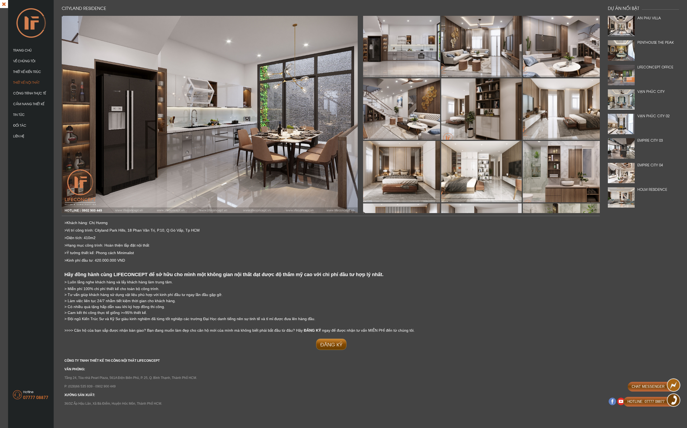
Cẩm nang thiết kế (28, 103)
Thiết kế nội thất (26, 82)
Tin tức (19, 114)
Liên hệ (18, 136)
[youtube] (621, 401)
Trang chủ (22, 50)
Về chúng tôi (24, 60)
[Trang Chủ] (31, 22)
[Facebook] (612, 401)
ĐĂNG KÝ (331, 344)
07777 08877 (35, 397)
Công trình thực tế (29, 93)
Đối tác (19, 125)
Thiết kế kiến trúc (27, 71)
